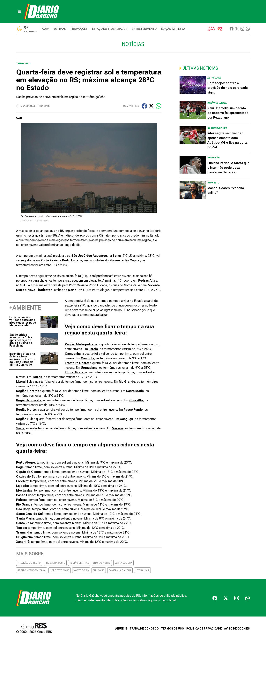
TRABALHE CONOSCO (144, 628)
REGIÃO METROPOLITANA (32, 570)
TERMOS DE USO (172, 628)
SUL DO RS (98, 570)
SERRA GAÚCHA (123, 563)
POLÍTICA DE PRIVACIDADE (204, 628)
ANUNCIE (121, 628)
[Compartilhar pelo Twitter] (151, 105)
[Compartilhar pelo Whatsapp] (158, 106)
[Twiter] (237, 29)
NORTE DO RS (81, 570)
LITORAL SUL (142, 570)
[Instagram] (242, 29)
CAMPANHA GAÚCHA (120, 570)
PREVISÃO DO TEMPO (29, 563)
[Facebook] (231, 29)
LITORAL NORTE (101, 563)
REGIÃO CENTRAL (79, 563)
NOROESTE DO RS (59, 570)
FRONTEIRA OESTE (55, 563)
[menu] (19, 11)
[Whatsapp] (248, 29)
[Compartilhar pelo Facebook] (144, 106)
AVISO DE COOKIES (237, 628)
